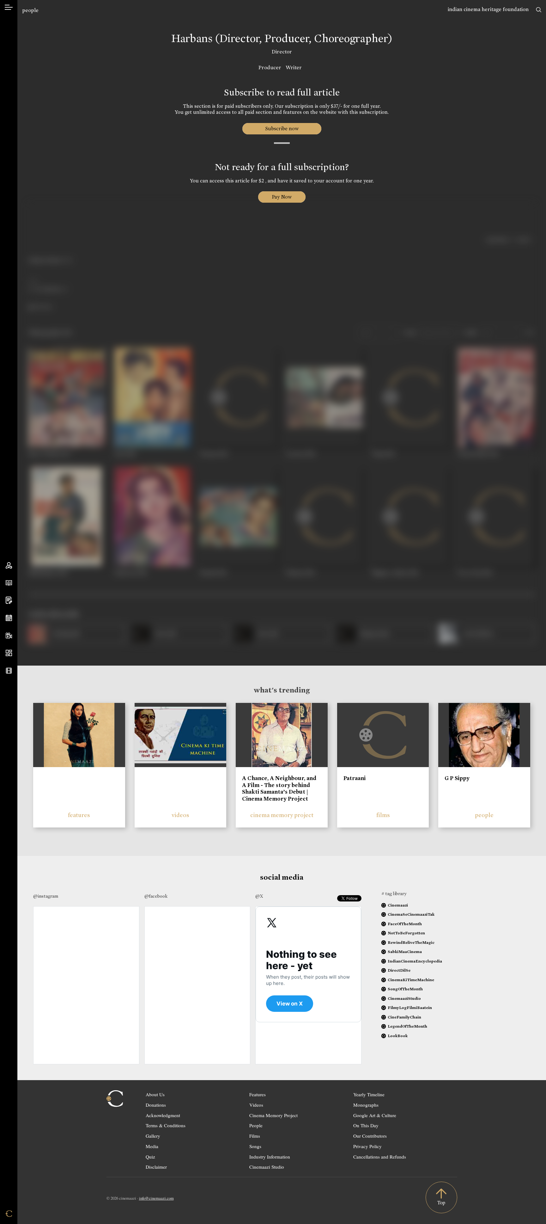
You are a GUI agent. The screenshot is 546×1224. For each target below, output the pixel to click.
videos (180, 815)
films (383, 815)
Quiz (150, 1156)
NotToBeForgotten (406, 933)
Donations (156, 1105)
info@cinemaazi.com (156, 1198)
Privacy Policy (367, 1146)
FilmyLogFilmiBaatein (410, 1007)
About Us (155, 1094)
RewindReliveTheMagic (411, 942)
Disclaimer (156, 1167)
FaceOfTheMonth (405, 923)
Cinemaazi (398, 905)
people (30, 10)
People (256, 1125)
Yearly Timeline (369, 1094)
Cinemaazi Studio (266, 1167)
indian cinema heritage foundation (488, 9)
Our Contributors (370, 1136)
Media (152, 1146)
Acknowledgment (163, 1115)
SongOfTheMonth (405, 989)
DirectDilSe (399, 970)
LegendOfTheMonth (407, 1026)
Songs (255, 1146)
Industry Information (269, 1156)
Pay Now (282, 197)
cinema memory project (281, 815)
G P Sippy (457, 778)
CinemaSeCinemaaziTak (411, 914)
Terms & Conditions (165, 1125)
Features (257, 1094)
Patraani (354, 778)
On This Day (366, 1125)
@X (259, 896)
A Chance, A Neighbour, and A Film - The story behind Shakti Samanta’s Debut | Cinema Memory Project (279, 788)
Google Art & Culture (374, 1115)
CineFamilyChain (404, 1017)
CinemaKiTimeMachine (411, 979)
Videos (256, 1105)
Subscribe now (282, 129)
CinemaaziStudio (404, 998)
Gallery (153, 1136)
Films (254, 1136)
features (79, 815)
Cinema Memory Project (273, 1115)
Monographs (366, 1105)
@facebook (155, 896)
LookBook (398, 1035)
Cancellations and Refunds (379, 1156)
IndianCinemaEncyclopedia (415, 961)
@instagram (45, 896)
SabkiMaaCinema (405, 951)
